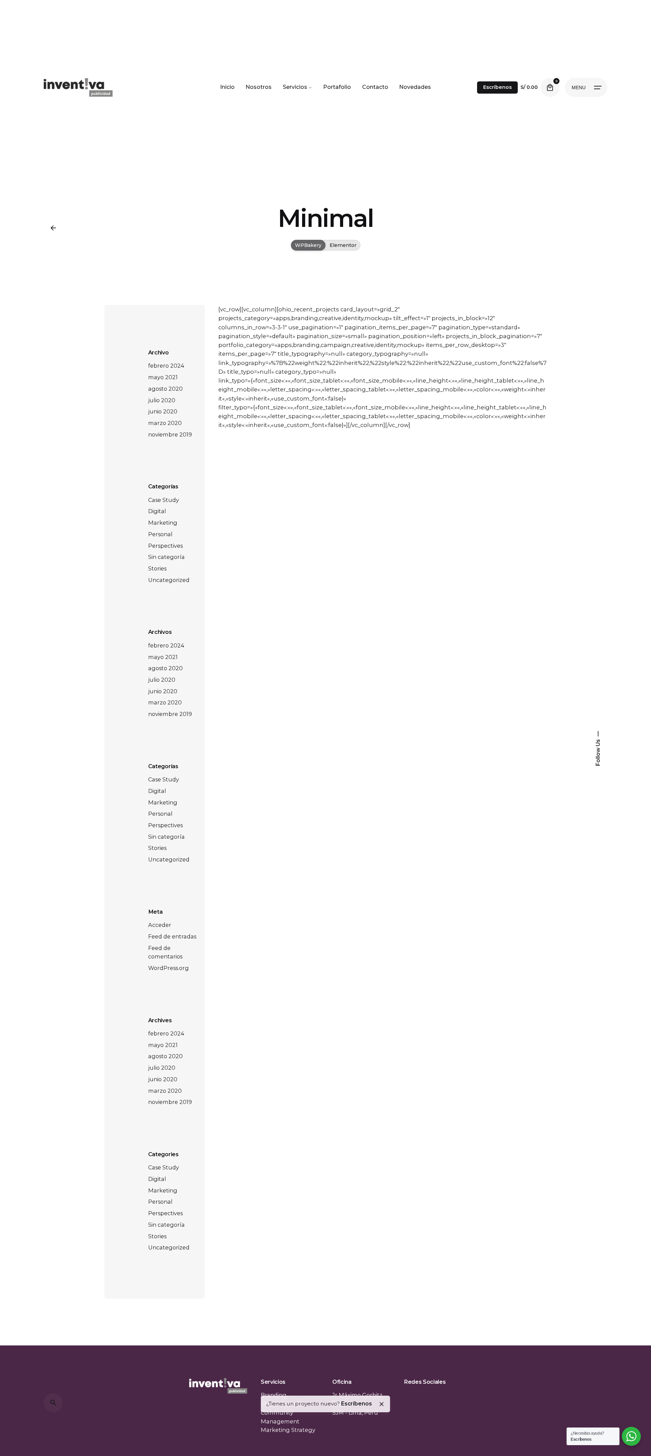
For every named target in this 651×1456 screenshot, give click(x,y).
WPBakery (308, 245)
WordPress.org (168, 968)
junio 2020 (162, 411)
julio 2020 (161, 400)
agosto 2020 (165, 388)
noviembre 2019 (170, 434)
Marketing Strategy (288, 1429)
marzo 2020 (165, 423)
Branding (274, 1395)
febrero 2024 (166, 365)
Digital (157, 511)
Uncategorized (169, 580)
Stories (157, 568)
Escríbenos (497, 87)
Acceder (159, 924)
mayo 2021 (163, 377)
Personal (160, 534)
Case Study (163, 500)
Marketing (162, 522)
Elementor (343, 245)
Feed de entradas (172, 936)
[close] (381, 1404)
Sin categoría (166, 557)
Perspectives (165, 545)
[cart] (549, 87)
